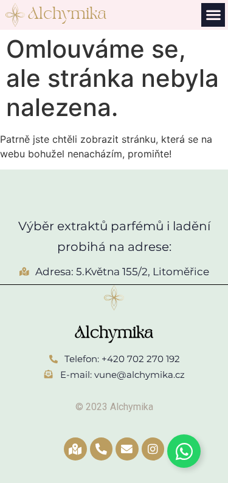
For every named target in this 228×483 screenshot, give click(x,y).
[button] (213, 14)
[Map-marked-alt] (75, 449)
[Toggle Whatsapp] (184, 451)
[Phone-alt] (101, 449)
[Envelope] (127, 449)
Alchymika (67, 14)
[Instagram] (153, 449)
